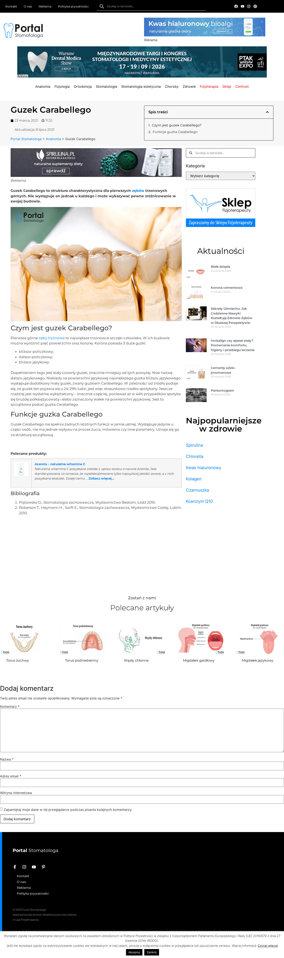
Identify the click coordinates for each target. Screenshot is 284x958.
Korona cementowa (226, 288)
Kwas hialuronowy (203, 467)
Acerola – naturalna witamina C (60, 464)
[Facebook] (236, 6)
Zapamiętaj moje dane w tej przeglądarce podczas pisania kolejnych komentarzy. (68, 809)
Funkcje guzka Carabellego (175, 132)
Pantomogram (222, 390)
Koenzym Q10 (199, 501)
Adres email (10, 776)
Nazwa (7, 759)
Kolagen (194, 478)
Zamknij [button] (152, 952)
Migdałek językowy (257, 660)
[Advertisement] (96, 554)
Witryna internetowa (16, 792)
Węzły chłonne (136, 660)
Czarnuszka (197, 490)
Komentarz (10, 706)
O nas (28, 6)
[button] (267, 112)
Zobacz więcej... (101, 478)
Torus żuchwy (17, 660)
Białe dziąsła (220, 267)
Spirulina (194, 445)
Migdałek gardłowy (199, 660)
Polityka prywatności (73, 6)
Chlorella (194, 456)
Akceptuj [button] (134, 952)
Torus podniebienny (81, 660)
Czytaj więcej (268, 946)
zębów (138, 191)
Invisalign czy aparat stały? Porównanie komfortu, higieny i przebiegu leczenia (232, 345)
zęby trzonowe (52, 338)
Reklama (45, 6)
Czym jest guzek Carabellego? (176, 125)
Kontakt (11, 6)
